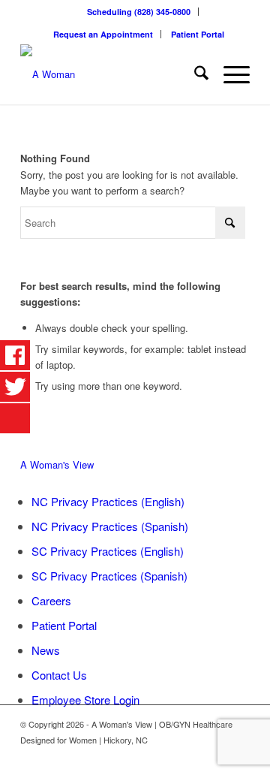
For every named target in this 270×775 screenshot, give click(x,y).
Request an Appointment (103, 34)
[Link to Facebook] (216, 756)
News (46, 650)
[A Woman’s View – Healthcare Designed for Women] (112, 74)
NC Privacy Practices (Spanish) (110, 526)
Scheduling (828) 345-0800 (138, 11)
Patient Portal (197, 34)
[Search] (193, 74)
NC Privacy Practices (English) (108, 501)
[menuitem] (139, 12)
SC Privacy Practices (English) (108, 551)
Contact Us (59, 675)
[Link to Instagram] (238, 756)
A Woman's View (57, 464)
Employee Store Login (86, 699)
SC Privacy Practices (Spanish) (110, 576)
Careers (51, 600)
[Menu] (229, 74)
